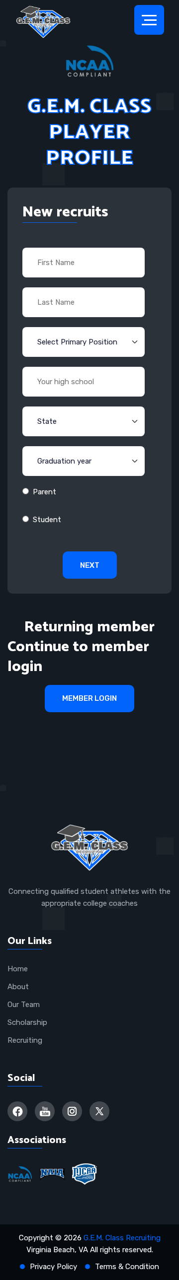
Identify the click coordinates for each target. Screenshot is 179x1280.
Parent (44, 491)
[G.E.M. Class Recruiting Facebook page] (17, 1111)
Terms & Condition (127, 1266)
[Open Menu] (149, 20)
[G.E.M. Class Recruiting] (43, 22)
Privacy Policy (53, 1266)
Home (17, 968)
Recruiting (24, 1040)
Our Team (23, 1004)
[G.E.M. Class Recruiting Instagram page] (72, 1111)
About (18, 986)
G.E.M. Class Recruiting (122, 1237)
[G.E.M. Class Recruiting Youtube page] (45, 1111)
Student (47, 519)
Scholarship (27, 1022)
